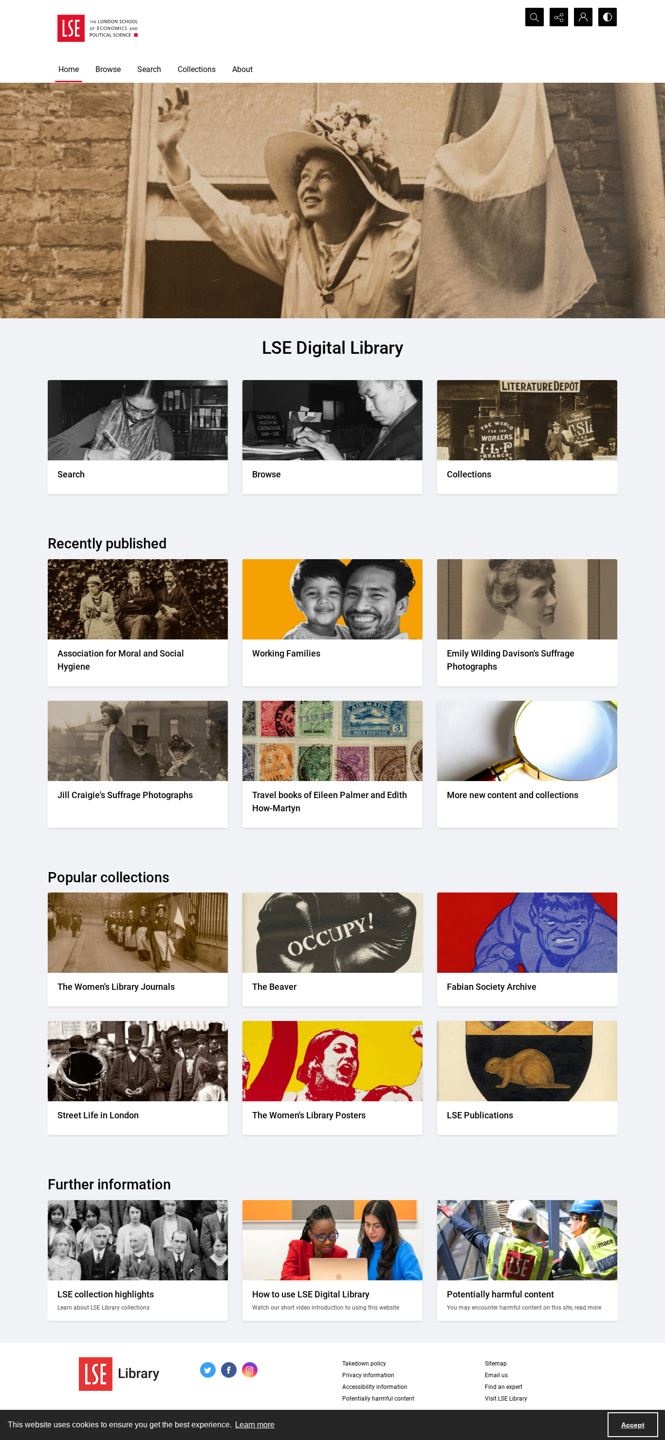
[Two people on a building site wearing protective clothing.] (527, 1240)
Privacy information (368, 1375)
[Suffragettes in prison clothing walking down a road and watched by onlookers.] (138, 933)
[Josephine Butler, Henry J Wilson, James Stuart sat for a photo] (138, 599)
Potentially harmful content (378, 1398)
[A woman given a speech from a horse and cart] (138, 741)
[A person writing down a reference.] (138, 420)
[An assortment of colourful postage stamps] (332, 741)
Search (149, 69)
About (242, 69)
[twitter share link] (208, 1370)
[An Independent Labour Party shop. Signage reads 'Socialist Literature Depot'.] (527, 420)
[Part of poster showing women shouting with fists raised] (332, 1061)
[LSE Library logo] (119, 1374)
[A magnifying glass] (527, 741)
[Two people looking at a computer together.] (332, 1240)
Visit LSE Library (506, 1398)
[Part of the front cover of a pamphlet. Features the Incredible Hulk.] (527, 933)
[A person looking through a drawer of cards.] (332, 420)
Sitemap (496, 1363)
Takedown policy (364, 1363)
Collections (197, 69)
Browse (108, 69)
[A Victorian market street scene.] (138, 1061)
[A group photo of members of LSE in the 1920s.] (138, 1240)
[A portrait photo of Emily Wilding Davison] (527, 599)
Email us (496, 1375)
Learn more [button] (255, 1425)
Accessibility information (374, 1387)
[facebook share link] (229, 1370)
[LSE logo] (97, 28)
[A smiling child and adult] (332, 599)
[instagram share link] (250, 1370)
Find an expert (503, 1387)
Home (68, 69)
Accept (633, 1425)
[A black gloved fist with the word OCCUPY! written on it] (332, 933)
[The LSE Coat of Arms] (527, 1061)
